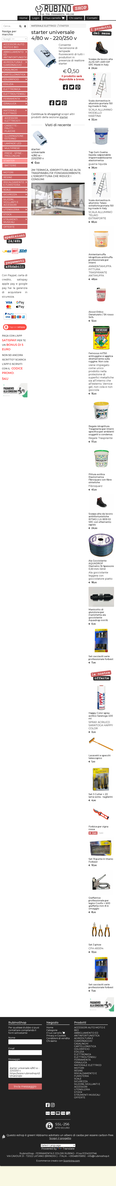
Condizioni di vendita (58, 1038)
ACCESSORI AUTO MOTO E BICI (13, 45)
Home (23, 18)
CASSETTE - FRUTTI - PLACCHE (11, 128)
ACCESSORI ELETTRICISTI (12, 119)
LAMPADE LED (13, 143)
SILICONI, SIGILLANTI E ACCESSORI (10, 202)
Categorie (51, 1030)
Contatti (92, 18)
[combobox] (14, 39)
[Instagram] (53, 1106)
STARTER (64, 26)
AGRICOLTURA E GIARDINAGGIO (12, 63)
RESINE (7, 177)
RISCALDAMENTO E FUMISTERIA (13, 183)
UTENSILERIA (11, 209)
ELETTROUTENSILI (14, 94)
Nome (11, 1037)
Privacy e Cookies (56, 1035)
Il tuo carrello (53, 18)
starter (64, 117)
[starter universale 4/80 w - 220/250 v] (44, 56)
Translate (69, 1148)
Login (35, 18)
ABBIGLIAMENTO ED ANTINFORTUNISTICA (15, 55)
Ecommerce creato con (58, 1160)
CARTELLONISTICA (14, 74)
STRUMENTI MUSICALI (10, 220)
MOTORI (8, 172)
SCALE (7, 189)
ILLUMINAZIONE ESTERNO (14, 137)
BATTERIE (10, 165)
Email (11, 1048)
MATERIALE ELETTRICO (43, 26)
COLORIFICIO (11, 79)
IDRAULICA (9, 103)
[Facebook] (48, 1106)
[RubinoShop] (58, 10)
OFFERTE (9, 227)
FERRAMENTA (11, 98)
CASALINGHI (10, 69)
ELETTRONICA (11, 89)
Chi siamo (75, 18)
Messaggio (14, 1059)
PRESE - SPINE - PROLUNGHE (14, 154)
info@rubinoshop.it (98, 1156)
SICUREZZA (10, 194)
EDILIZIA (8, 84)
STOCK (7, 214)
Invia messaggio (25, 1086)
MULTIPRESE (12, 148)
